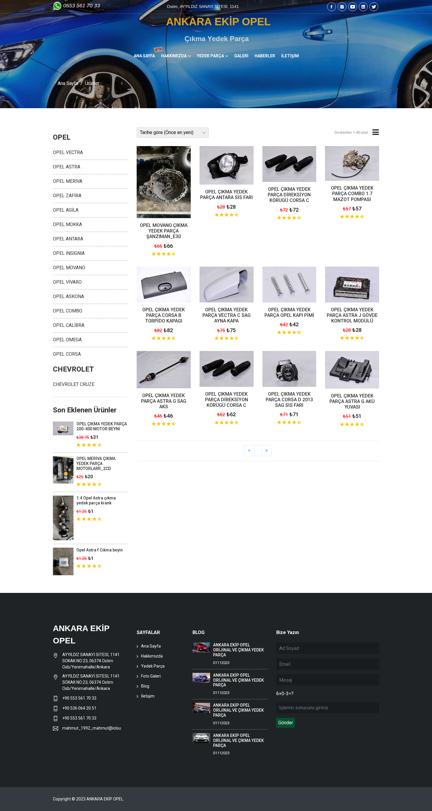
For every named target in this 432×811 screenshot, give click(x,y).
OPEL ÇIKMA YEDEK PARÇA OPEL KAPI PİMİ (289, 312)
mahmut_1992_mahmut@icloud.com (91, 728)
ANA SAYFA (144, 55)
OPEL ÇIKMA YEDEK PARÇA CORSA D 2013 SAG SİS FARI (289, 399)
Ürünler (92, 83)
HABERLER (264, 55)
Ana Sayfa (68, 83)
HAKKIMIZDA (174, 55)
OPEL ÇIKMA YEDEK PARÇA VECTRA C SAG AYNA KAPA (226, 315)
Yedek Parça (153, 666)
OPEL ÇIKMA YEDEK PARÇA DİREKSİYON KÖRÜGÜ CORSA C (289, 194)
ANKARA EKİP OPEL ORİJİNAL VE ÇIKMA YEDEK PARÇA (238, 650)
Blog (145, 686)
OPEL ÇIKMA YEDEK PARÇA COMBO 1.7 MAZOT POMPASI (352, 193)
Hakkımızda (152, 656)
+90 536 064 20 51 (79, 708)
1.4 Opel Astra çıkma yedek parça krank (96, 500)
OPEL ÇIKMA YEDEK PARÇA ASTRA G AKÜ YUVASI (352, 401)
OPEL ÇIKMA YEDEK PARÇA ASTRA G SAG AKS (163, 401)
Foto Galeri (151, 676)
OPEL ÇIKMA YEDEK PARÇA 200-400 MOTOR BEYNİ (101, 426)
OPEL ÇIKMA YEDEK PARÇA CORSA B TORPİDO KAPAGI (163, 315)
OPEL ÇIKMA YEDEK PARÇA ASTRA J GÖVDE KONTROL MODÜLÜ (352, 315)
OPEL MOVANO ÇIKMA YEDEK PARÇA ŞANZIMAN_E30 (163, 231)
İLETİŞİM (290, 55)
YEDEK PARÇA (210, 55)
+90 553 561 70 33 (79, 698)
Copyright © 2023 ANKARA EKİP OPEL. (88, 799)
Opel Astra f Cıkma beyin (99, 550)
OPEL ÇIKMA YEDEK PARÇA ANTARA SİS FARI (226, 194)
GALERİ (241, 55)
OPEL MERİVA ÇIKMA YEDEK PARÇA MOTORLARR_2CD (95, 463)
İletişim (148, 696)
